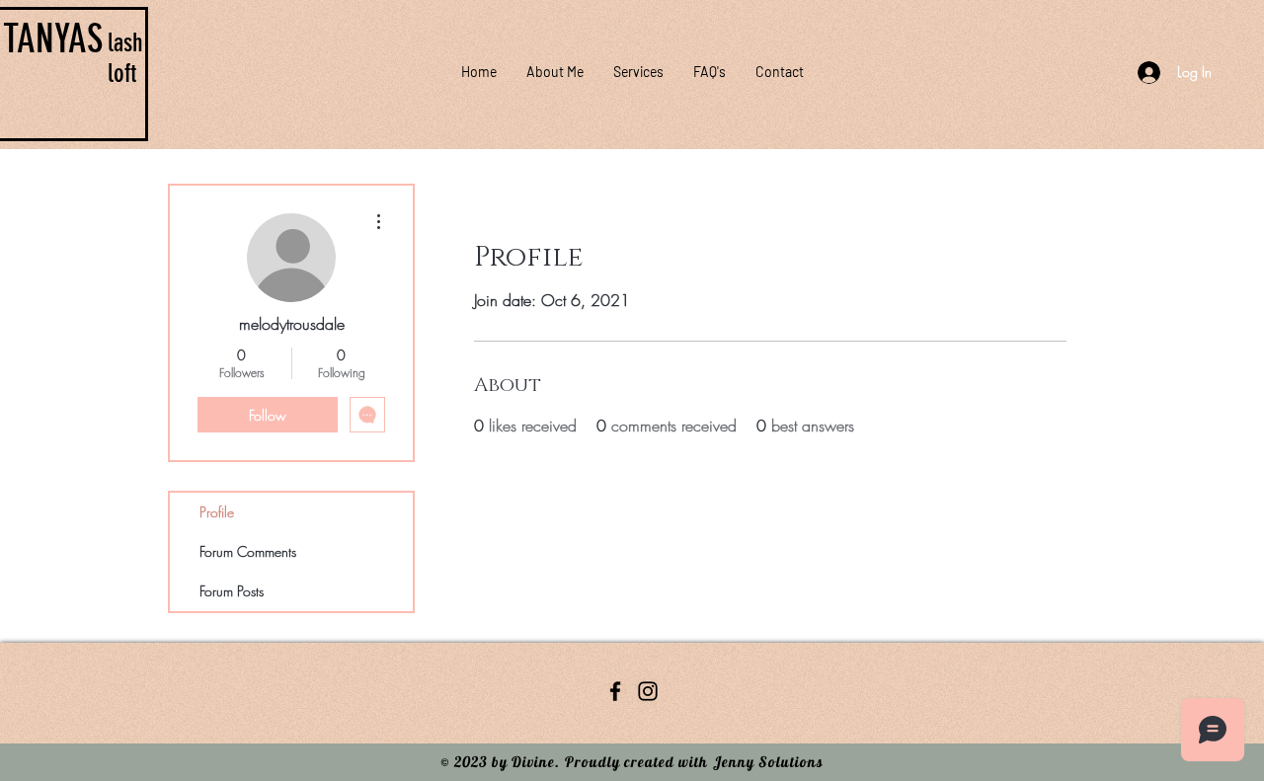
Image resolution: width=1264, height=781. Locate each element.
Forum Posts (231, 591)
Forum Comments (247, 551)
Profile (216, 512)
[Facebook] (615, 691)
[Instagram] (648, 691)
